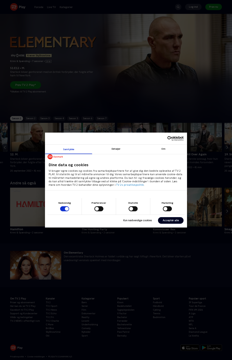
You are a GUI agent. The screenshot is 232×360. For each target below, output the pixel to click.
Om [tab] (163, 148)
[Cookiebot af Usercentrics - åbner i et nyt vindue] (170, 138)
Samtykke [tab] (68, 149)
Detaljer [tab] (116, 148)
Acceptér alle (171, 220)
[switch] (98, 208)
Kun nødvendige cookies (137, 220)
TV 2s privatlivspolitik (130, 184)
